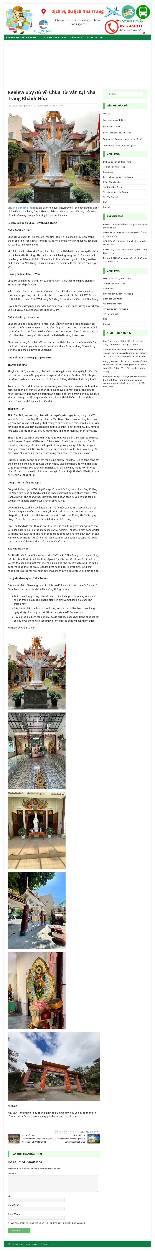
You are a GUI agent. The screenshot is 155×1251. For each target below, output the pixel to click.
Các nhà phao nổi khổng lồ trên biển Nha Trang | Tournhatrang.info (123, 351)
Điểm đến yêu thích (112, 182)
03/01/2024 (17, 105)
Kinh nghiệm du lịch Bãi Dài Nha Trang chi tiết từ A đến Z (125, 354)
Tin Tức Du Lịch (95, 37)
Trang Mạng (14, 1214)
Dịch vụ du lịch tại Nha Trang (21, 37)
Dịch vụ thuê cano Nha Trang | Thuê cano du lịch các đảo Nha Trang (124, 383)
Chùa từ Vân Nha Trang (22, 208)
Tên (9, 1196)
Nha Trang (108, 341)
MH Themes (51, 1244)
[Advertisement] (77, 63)
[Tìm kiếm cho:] (125, 94)
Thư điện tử (13, 1205)
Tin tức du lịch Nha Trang (115, 192)
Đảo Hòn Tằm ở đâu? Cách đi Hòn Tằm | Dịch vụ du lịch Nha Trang (124, 368)
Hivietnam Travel (111, 126)
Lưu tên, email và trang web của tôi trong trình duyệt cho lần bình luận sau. (48, 1222)
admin (29, 105)
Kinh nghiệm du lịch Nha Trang (118, 177)
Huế (105, 202)
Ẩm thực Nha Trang (112, 187)
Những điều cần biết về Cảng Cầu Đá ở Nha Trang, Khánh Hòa (123, 342)
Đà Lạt (106, 207)
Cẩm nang (75, 37)
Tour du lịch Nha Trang (53, 37)
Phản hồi (12, 1173)
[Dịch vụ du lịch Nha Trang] (77, 32)
